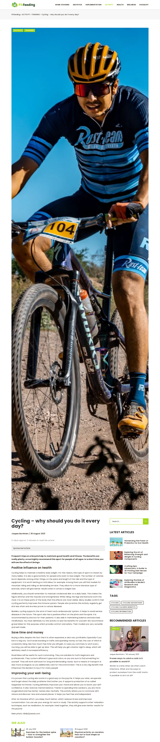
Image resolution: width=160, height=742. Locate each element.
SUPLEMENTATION (93, 5)
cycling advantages (132, 603)
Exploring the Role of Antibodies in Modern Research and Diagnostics (134, 583)
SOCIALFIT (144, 5)
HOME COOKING (62, 5)
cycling (115, 603)
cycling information (121, 611)
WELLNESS (131, 5)
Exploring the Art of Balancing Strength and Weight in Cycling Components (136, 555)
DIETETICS (77, 5)
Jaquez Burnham (19, 534)
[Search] (146, 521)
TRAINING (29, 30)
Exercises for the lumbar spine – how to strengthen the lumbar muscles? (41, 734)
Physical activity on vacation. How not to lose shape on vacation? (89, 734)
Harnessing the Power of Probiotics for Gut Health (136, 542)
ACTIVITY (109, 5)
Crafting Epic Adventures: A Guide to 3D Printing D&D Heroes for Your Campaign (135, 569)
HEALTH (120, 5)
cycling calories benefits (123, 607)
